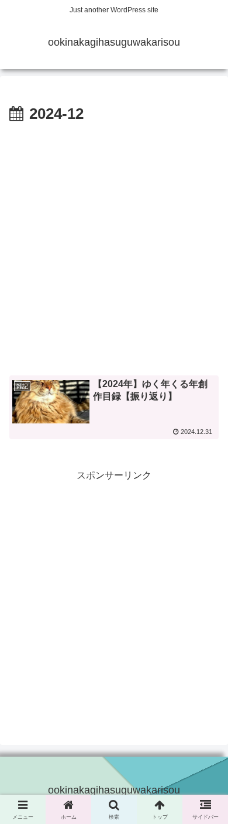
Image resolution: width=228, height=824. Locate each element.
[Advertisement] (114, 248)
